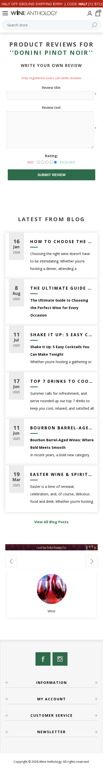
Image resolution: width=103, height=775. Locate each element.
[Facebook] (43, 659)
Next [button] (92, 561)
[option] (51, 594)
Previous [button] (11, 561)
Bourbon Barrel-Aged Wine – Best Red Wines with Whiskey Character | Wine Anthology (62, 428)
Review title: (51, 87)
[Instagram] (60, 659)
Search (94, 24)
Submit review (52, 175)
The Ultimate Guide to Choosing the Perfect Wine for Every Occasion (62, 288)
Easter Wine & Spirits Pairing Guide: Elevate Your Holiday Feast (62, 474)
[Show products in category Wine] (51, 589)
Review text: (51, 107)
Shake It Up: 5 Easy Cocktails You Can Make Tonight (62, 334)
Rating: (51, 155)
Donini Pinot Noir (51, 52)
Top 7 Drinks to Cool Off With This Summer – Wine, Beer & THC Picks (62, 381)
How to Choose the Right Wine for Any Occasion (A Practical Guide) (62, 241)
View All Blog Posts (51, 521)
